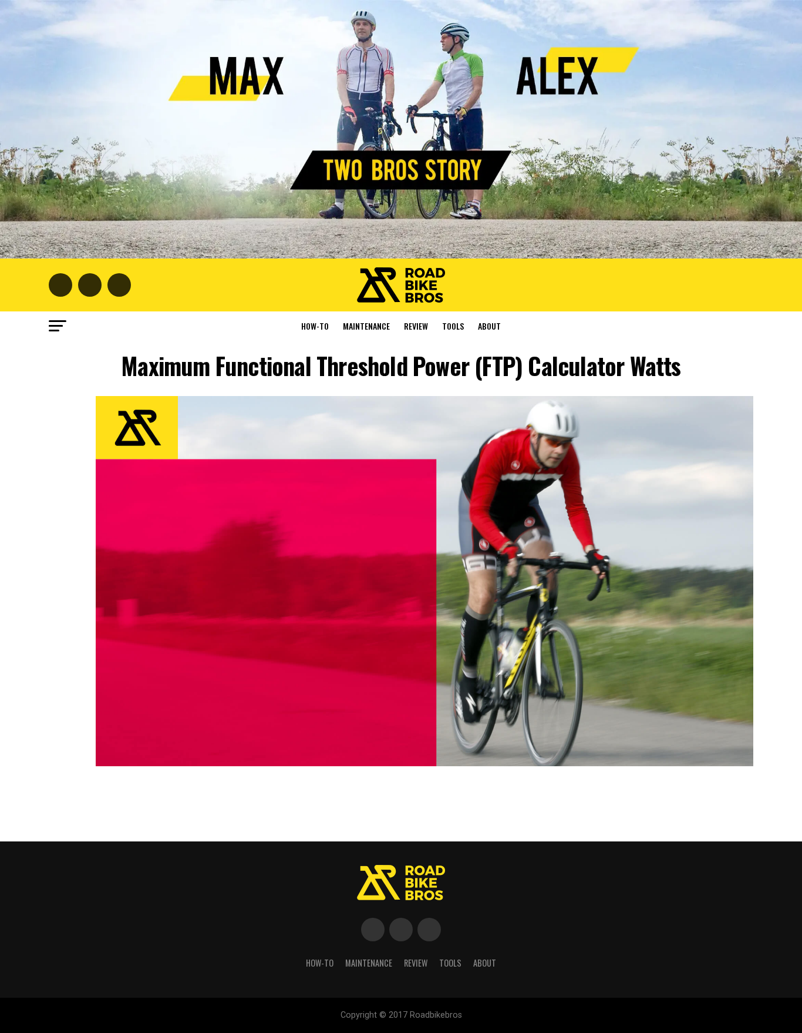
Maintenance (366, 326)
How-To (315, 326)
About (489, 326)
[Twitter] (401, 929)
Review (416, 326)
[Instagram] (429, 929)
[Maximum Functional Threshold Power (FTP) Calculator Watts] (424, 763)
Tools (453, 326)
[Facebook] (373, 929)
